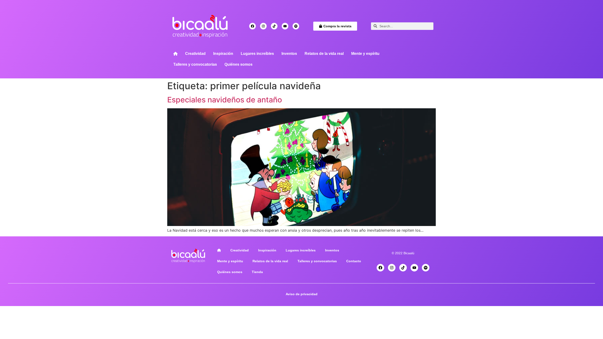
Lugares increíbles (257, 54)
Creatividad (195, 54)
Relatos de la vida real (324, 54)
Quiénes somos (238, 64)
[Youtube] (285, 26)
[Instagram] (263, 26)
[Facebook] (252, 26)
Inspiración (223, 54)
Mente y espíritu (365, 54)
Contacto (353, 261)
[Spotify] (296, 26)
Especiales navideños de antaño (224, 99)
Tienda (257, 272)
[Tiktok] (274, 26)
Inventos (289, 54)
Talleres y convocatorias (195, 64)
